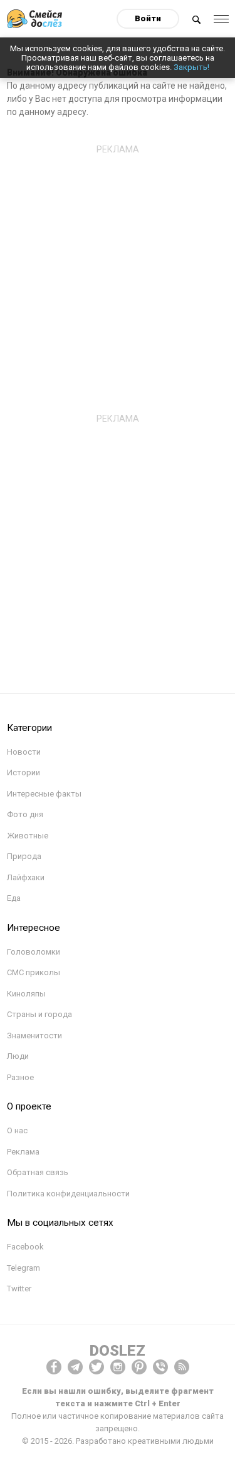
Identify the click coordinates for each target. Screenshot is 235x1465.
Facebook (25, 1246)
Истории (23, 772)
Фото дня (25, 814)
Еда (14, 898)
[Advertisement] (117, 277)
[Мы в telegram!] (75, 1366)
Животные (27, 835)
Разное (20, 1077)
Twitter (19, 1288)
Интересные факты (44, 793)
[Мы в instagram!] (117, 1366)
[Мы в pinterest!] (139, 1366)
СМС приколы (33, 972)
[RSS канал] (181, 1366)
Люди (18, 1056)
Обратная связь (37, 1172)
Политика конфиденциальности (68, 1193)
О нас (17, 1130)
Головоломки (33, 951)
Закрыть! (191, 67)
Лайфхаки (25, 877)
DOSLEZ (117, 1350)
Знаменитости (34, 1035)
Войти (148, 18)
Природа (24, 856)
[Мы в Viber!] (160, 1366)
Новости (24, 752)
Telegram (23, 1268)
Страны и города (39, 1014)
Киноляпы (26, 993)
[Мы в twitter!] (96, 1366)
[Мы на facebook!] (53, 1366)
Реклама (23, 1151)
